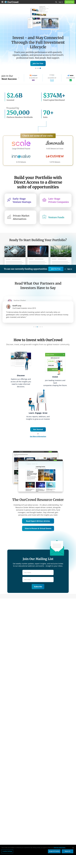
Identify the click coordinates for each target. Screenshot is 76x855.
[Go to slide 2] (38, 68)
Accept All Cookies (54, 851)
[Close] (73, 848)
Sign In (69, 269)
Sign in (61, 2)
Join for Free (69, 2)
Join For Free (55, 269)
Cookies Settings (7, 851)
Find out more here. (60, 847)
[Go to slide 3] (40, 68)
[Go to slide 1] (35, 68)
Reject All (67, 851)
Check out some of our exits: (38, 135)
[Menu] (2, 2)
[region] (38, 850)
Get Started (38, 429)
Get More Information (38, 436)
